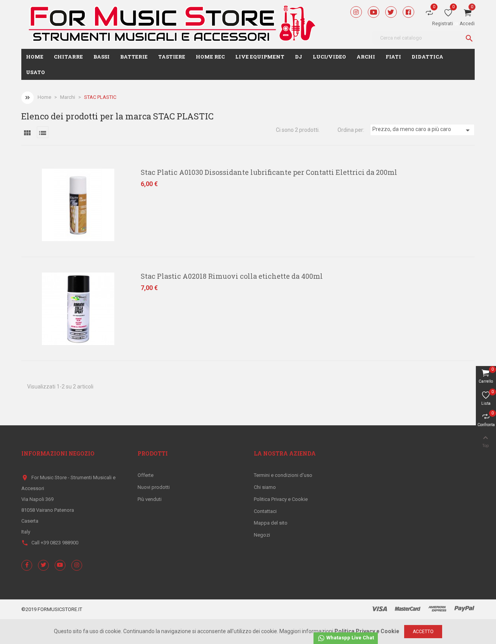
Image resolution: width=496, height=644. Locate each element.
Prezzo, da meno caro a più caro (422, 130)
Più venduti (150, 499)
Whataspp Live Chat (349, 638)
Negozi (262, 535)
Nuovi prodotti (154, 487)
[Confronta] (19, 209)
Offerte (145, 475)
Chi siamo (265, 487)
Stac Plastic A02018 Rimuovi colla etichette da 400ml (232, 276)
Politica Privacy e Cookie (281, 499)
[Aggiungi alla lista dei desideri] (19, 192)
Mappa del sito (271, 523)
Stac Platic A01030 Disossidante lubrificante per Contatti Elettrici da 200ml (269, 172)
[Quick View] (19, 176)
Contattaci (265, 511)
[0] (448, 14)
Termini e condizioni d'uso (283, 475)
